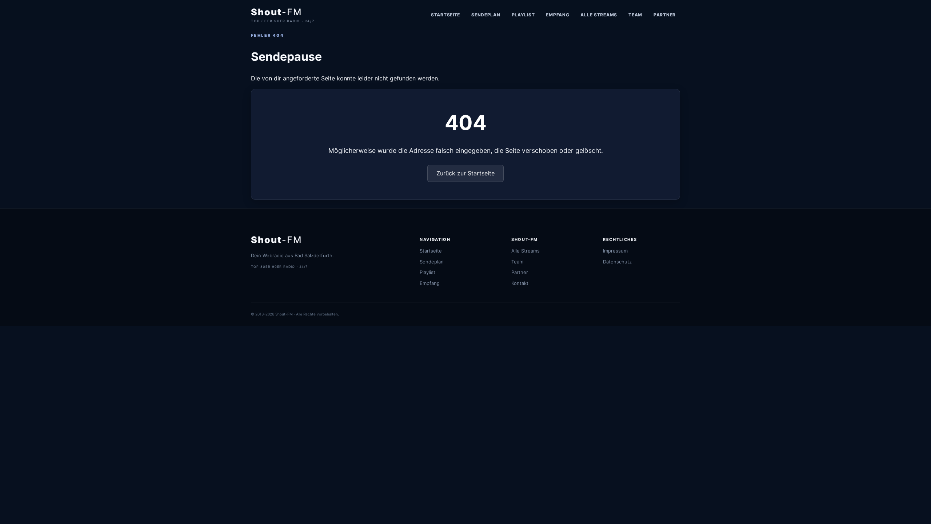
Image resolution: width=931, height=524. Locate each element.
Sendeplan (485, 14)
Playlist (523, 14)
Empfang (557, 14)
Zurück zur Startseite (465, 173)
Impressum (615, 251)
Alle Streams (598, 14)
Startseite (445, 14)
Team (635, 14)
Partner (665, 14)
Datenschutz (617, 262)
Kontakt (519, 283)
